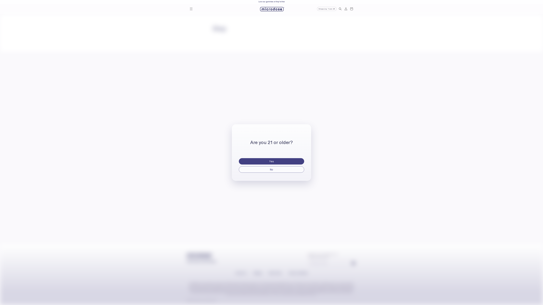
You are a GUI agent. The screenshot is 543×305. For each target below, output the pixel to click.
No (271, 169)
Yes (271, 161)
